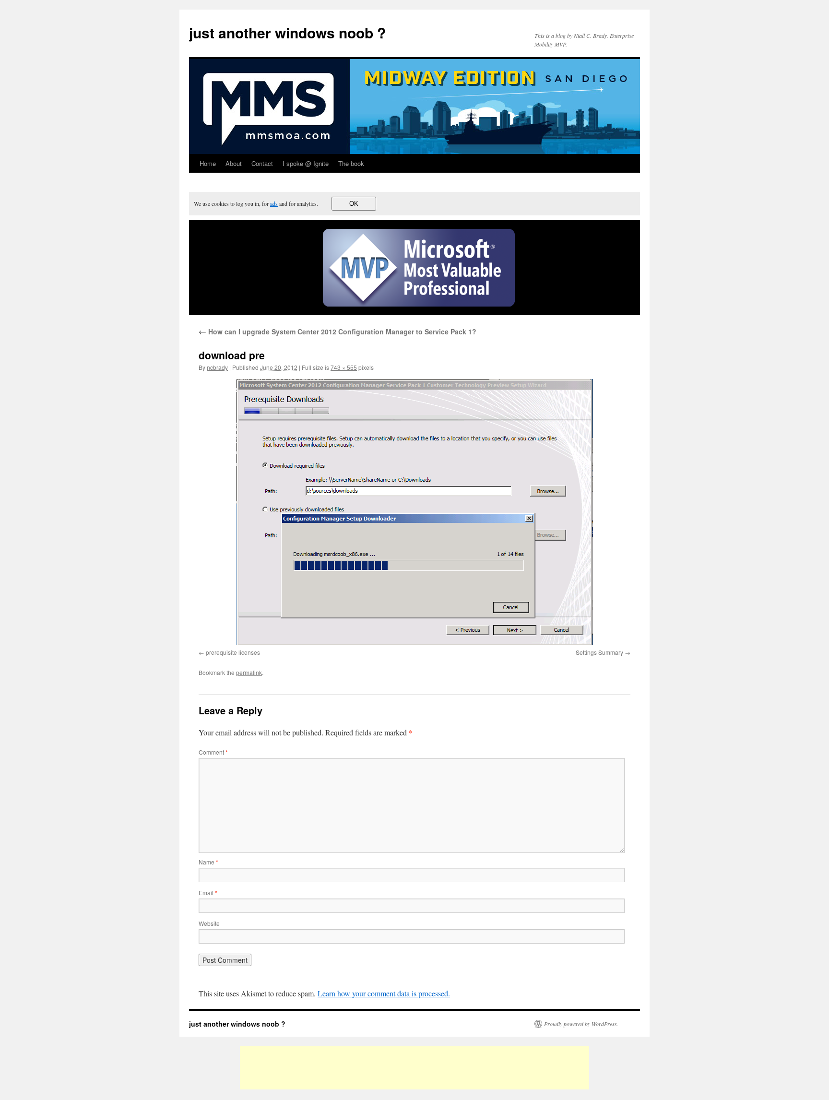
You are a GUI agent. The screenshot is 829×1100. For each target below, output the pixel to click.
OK (353, 203)
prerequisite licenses (233, 652)
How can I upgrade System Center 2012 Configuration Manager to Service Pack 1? (337, 331)
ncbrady (217, 367)
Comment (213, 752)
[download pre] (414, 512)
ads (274, 203)
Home (208, 163)
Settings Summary (599, 652)
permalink (249, 672)
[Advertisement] (414, 1067)
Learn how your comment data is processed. (384, 993)
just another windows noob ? (287, 32)
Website (209, 923)
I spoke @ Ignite (306, 163)
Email (208, 892)
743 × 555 (344, 367)
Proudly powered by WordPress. (581, 1024)
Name (208, 862)
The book (351, 163)
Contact (262, 163)
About (233, 163)
